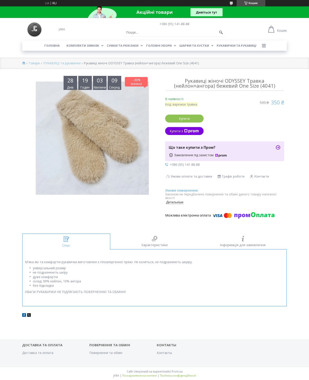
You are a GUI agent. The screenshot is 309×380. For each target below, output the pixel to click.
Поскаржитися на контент (139, 376)
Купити (184, 118)
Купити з (176, 131)
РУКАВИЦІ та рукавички (62, 63)
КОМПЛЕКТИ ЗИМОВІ (83, 45)
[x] (29, 315)
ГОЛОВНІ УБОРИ (159, 45)
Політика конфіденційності (178, 376)
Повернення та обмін (105, 353)
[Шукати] (221, 32)
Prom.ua (177, 371)
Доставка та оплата (37, 353)
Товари (34, 63)
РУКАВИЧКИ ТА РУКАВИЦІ (236, 45)
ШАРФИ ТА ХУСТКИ (194, 45)
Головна (52, 45)
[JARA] (34, 29)
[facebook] (24, 315)
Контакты (164, 353)
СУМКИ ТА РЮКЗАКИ (122, 45)
